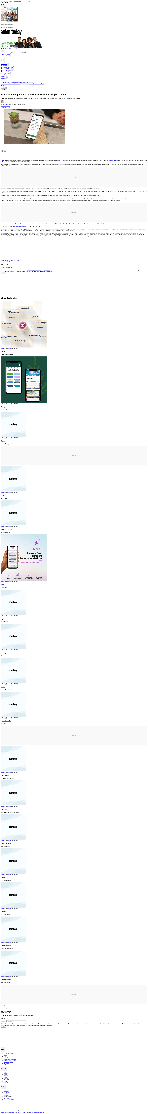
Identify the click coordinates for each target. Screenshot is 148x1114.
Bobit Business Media (39, 84)
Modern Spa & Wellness (24, 1)
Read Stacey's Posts (5, 106)
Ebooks (14, 82)
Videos (29, 82)
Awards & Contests (5, 54)
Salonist (3, 911)
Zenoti (3, 351)
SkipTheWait (5, 775)
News (5, 82)
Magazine (9, 82)
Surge (2, 584)
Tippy (2, 495)
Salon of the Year (14, 1)
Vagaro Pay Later (112, 160)
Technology (3, 76)
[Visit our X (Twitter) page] (2, 3)
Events (2, 60)
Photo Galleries (24, 82)
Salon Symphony (6, 843)
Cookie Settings (24, 84)
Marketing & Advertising (7, 67)
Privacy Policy (4, 1112)
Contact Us (8, 84)
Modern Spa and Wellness (7, 70)
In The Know (4, 64)
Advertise (13, 84)
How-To (33, 82)
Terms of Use (11, 1112)
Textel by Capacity (6, 529)
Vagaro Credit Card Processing (18, 226)
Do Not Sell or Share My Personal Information (32, 1112)
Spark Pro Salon (6, 721)
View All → (4, 1005)
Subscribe (3, 27)
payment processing (9, 260)
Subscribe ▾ (4, 6)
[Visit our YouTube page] (7, 3)
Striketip (3, 653)
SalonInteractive (6, 945)
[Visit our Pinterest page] (3, 3)
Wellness (3, 79)
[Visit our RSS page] (5, 3)
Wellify (3, 407)
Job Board (31, 84)
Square (3, 687)
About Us (3, 84)
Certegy (59, 160)
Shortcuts (4, 809)
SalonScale (4, 877)
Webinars (18, 82)
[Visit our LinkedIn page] (4, 3)
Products (9, 348)
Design (2, 57)
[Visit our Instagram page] (6, 3)
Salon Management (5, 73)
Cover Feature (6, 1)
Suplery (3, 619)
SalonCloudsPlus (6, 979)
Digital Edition (9, 27)
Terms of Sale (17, 1112)
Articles (2, 82)
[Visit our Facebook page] (1, 3)
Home (2, 90)
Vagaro (3, 441)
